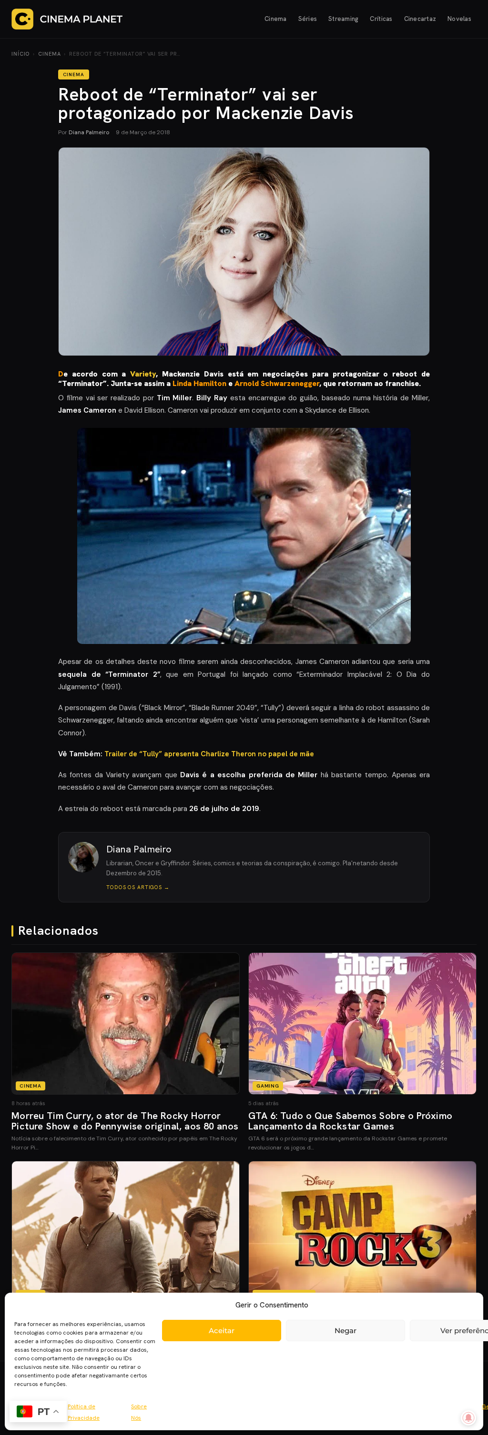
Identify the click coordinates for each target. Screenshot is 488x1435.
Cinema (275, 19)
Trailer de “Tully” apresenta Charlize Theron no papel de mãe (209, 754)
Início (20, 53)
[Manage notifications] (468, 1417)
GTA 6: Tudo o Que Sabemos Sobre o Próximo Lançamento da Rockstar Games (350, 1120)
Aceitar (221, 1330)
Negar (345, 1330)
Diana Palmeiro (89, 132)
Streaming (343, 19)
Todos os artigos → (138, 887)
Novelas (459, 19)
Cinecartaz (420, 19)
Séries (307, 19)
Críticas (381, 19)
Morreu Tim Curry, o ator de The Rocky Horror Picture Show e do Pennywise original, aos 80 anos (125, 1120)
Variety (143, 374)
